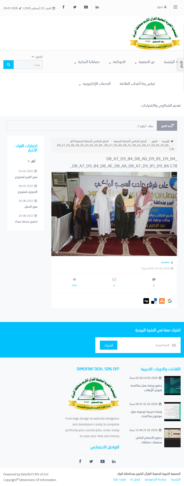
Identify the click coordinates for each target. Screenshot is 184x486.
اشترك (108, 345)
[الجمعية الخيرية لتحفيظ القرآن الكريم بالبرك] (155, 32)
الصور (154, 141)
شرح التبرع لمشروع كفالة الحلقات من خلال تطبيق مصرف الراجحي (25, 177)
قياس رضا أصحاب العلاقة (137, 83)
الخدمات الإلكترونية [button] (96, 83)
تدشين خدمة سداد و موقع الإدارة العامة (26, 221)
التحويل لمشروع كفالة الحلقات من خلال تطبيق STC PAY (26, 192)
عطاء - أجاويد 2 (145, 126)
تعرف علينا (119, 479)
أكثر (33, 161)
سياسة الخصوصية (155, 479)
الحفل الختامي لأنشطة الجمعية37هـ (89, 141)
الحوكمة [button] (118, 61)
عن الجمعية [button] (146, 61)
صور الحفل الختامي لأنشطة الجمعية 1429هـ (27, 207)
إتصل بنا (135, 479)
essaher (165, 262)
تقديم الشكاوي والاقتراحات (161, 105)
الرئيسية (170, 61)
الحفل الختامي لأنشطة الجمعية (130, 141)
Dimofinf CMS (30, 474)
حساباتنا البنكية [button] (88, 61)
